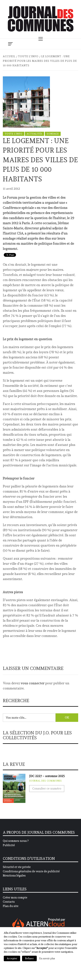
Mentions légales (14, 875)
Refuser (29, 958)
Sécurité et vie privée (17, 867)
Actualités (34, 133)
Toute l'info (13, 133)
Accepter (12, 958)
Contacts (9, 901)
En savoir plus (47, 958)
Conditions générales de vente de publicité (31, 871)
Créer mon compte (15, 897)
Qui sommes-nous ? (15, 841)
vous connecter (32, 683)
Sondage (53, 133)
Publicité (9, 845)
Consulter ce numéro (46, 788)
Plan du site (10, 906)
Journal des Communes (45, 781)
